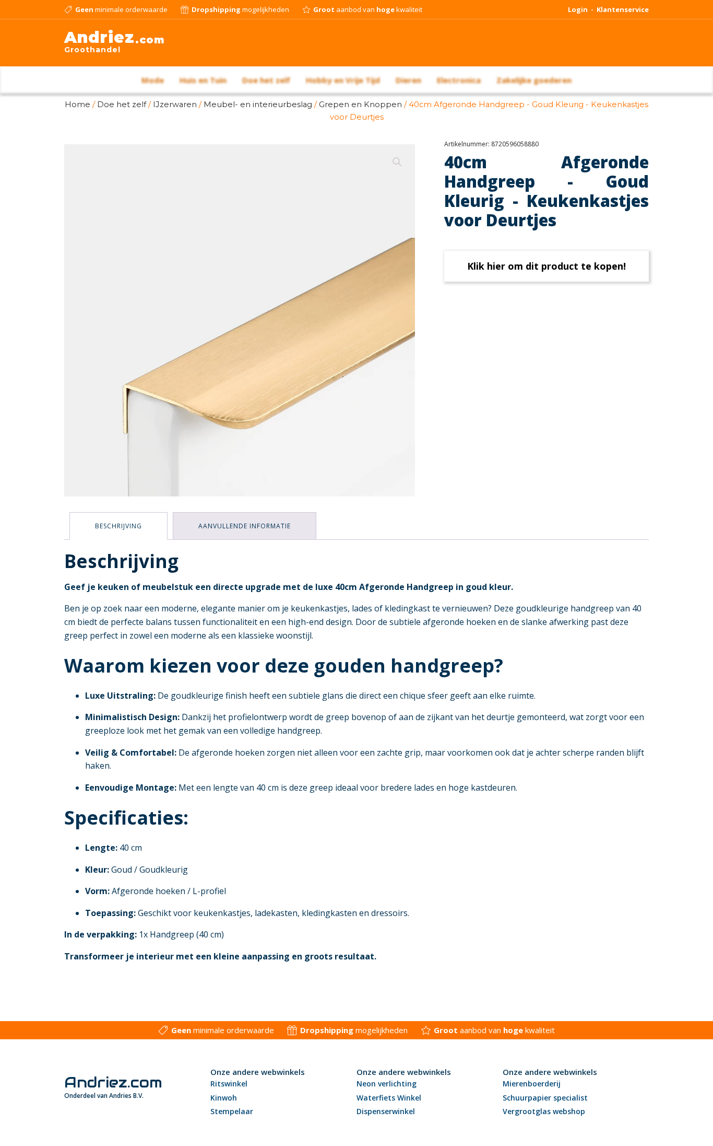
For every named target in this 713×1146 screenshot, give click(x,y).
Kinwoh (223, 1098)
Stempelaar (231, 1111)
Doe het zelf (121, 104)
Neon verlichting (386, 1084)
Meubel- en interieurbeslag (258, 104)
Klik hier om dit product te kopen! (546, 266)
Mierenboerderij (532, 1084)
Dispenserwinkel (385, 1111)
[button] (397, 162)
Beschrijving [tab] (118, 526)
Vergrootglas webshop (544, 1111)
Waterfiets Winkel (388, 1098)
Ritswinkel (228, 1084)
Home (77, 104)
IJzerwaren (175, 104)
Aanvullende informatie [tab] (244, 526)
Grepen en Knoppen (360, 104)
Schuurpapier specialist (545, 1098)
